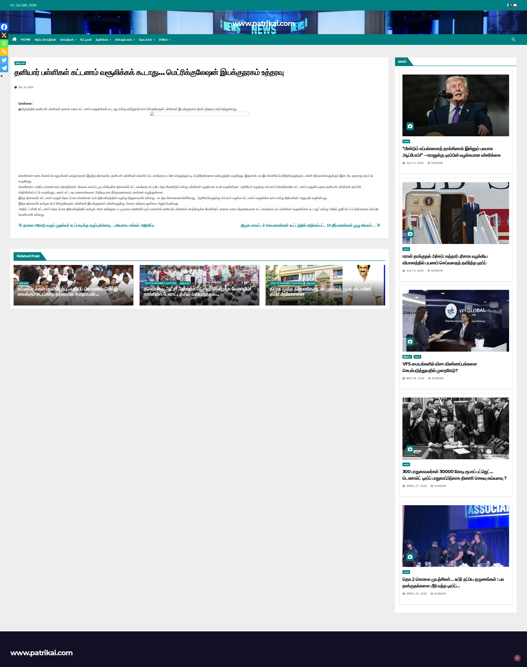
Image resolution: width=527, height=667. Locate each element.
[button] (513, 39)
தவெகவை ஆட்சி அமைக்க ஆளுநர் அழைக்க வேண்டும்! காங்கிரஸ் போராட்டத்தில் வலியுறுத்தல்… (197, 291)
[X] (4, 35)
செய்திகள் (67, 39)
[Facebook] (4, 27)
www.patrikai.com (263, 23)
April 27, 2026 (417, 486)
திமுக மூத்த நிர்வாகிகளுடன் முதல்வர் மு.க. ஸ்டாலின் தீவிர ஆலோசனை (320, 291)
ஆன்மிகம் (102, 39)
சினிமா (164, 39)
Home (26, 39)
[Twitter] (4, 60)
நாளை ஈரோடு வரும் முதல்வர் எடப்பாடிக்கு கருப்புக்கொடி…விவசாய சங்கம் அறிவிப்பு (88, 225)
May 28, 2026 (415, 378)
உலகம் (406, 141)
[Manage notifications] (517, 658)
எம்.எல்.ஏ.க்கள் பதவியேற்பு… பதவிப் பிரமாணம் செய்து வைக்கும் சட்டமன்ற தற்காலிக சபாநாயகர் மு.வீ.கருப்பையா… (68, 294)
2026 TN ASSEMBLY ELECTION (160, 283)
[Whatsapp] (4, 43)
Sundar (437, 163)
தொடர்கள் (146, 39)
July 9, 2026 (415, 163)
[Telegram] (4, 68)
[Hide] (1, 76)
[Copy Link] (4, 52)
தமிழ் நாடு (20, 63)
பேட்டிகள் (86, 39)
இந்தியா (407, 357)
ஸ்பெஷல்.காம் (124, 39)
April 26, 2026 (417, 593)
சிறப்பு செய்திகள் (45, 39)
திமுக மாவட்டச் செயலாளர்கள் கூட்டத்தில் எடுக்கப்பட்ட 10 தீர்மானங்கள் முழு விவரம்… (309, 225)
